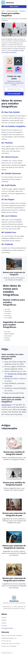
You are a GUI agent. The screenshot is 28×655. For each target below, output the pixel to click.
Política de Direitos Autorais (10, 643)
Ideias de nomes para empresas (11, 635)
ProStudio (8, 244)
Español (4, 620)
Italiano (3, 623)
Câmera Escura (11, 157)
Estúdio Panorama (13, 173)
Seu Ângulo (9, 199)
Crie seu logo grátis (14, 93)
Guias (2, 10)
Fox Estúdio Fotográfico (15, 126)
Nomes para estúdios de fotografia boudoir (14, 483)
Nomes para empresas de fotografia (14, 273)
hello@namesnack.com (9, 638)
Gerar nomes (14, 6)
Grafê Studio (10, 185)
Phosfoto (9, 143)
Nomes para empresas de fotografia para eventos (14, 579)
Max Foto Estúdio (12, 112)
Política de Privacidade (8, 646)
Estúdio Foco (10, 232)
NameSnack (6, 405)
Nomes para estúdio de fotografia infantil (14, 453)
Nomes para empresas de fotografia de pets (14, 514)
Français (4, 625)
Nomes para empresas (12, 10)
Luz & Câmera (11, 216)
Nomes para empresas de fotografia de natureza (14, 547)
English (3, 617)
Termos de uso (6, 641)
